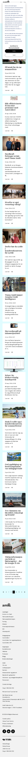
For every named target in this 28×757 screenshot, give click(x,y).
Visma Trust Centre (8, 721)
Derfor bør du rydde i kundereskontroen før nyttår (14, 249)
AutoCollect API (7, 643)
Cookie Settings (7, 684)
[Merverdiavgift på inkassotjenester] (14, 325)
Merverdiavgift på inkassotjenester (13, 332)
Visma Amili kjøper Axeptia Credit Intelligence (14, 297)
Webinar (4, 651)
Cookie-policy (6, 719)
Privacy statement (7, 723)
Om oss (4, 665)
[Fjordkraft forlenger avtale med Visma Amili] (14, 143)
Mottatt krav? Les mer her (10, 691)
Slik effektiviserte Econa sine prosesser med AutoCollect (13, 106)
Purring (4, 621)
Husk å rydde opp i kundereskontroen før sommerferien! (13, 424)
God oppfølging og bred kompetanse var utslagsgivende (13, 466)
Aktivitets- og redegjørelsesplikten (12, 677)
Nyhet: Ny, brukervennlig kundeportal (11, 377)
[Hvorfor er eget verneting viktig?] (14, 192)
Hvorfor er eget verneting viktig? (13, 203)
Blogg (4, 656)
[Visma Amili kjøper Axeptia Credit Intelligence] (14, 284)
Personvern (5, 680)
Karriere (4, 670)
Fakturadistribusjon (7, 616)
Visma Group (6, 746)
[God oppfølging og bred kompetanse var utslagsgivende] (14, 456)
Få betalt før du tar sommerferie (13, 68)
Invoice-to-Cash (7, 614)
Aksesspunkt (6, 631)
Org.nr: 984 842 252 (8, 688)
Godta (14, 51)
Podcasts (5, 654)
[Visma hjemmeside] (14, 739)
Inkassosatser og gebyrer (9, 672)
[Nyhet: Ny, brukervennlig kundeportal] (14, 365)
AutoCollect (5, 638)
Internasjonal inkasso (8, 626)
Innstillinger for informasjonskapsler (14, 46)
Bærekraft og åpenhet (8, 675)
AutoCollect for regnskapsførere (11, 640)
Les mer (7, 90)
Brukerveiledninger (7, 659)
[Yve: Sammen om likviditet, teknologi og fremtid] (14, 500)
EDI (3, 629)
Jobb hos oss (6, 748)
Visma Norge (6, 744)
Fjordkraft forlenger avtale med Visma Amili (13, 156)
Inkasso (4, 624)
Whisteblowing (6, 726)
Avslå (14, 55)
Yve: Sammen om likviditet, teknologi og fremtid (14, 513)
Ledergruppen (6, 667)
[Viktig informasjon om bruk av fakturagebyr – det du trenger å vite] (14, 546)
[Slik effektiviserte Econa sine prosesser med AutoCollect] (14, 98)
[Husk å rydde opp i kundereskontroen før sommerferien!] (14, 411)
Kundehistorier (6, 649)
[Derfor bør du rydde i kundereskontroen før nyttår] (14, 236)
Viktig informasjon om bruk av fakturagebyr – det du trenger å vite (13, 560)
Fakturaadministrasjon (8, 619)
